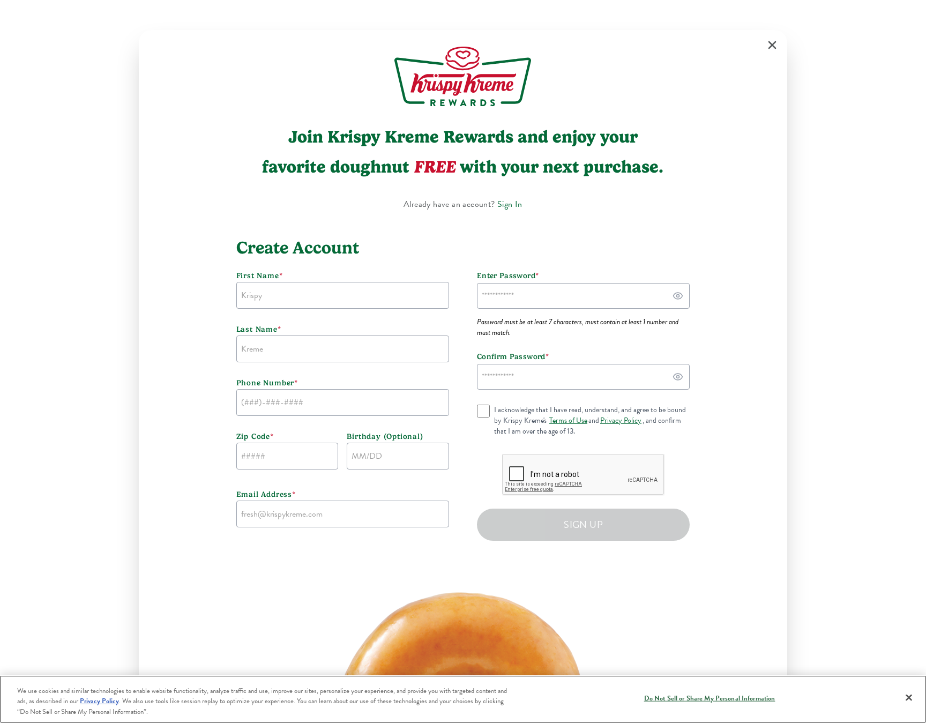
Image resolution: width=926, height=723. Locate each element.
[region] (463, 699)
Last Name (258, 329)
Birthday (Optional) (385, 436)
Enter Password (508, 275)
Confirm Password (513, 356)
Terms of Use (568, 420)
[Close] (909, 697)
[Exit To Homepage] (772, 45)
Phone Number (267, 382)
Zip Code (255, 436)
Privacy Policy (620, 420)
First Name (259, 275)
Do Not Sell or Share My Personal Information (709, 697)
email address (266, 494)
